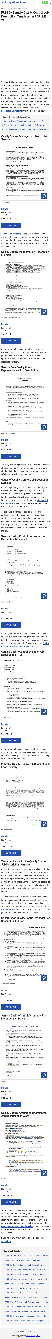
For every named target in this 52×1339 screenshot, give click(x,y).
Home (3, 8)
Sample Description (22, 8)
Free (44, 3)
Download (11, 225)
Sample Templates (33, 1336)
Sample (10, 8)
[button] (50, 2)
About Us (31, 1332)
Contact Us (20, 1332)
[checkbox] (3, 2)
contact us (6, 1241)
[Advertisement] (26, 50)
